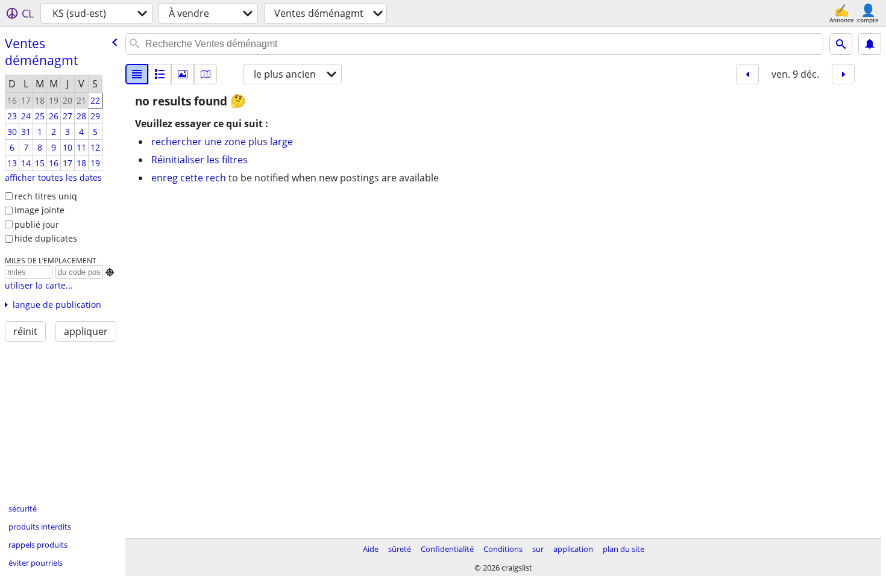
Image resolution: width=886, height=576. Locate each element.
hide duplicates (45, 238)
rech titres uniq (45, 196)
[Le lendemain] (843, 74)
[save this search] (869, 44)
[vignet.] (159, 74)
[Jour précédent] (747, 74)
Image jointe (39, 210)
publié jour (36, 224)
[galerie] (182, 74)
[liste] (136, 74)
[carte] (205, 74)
